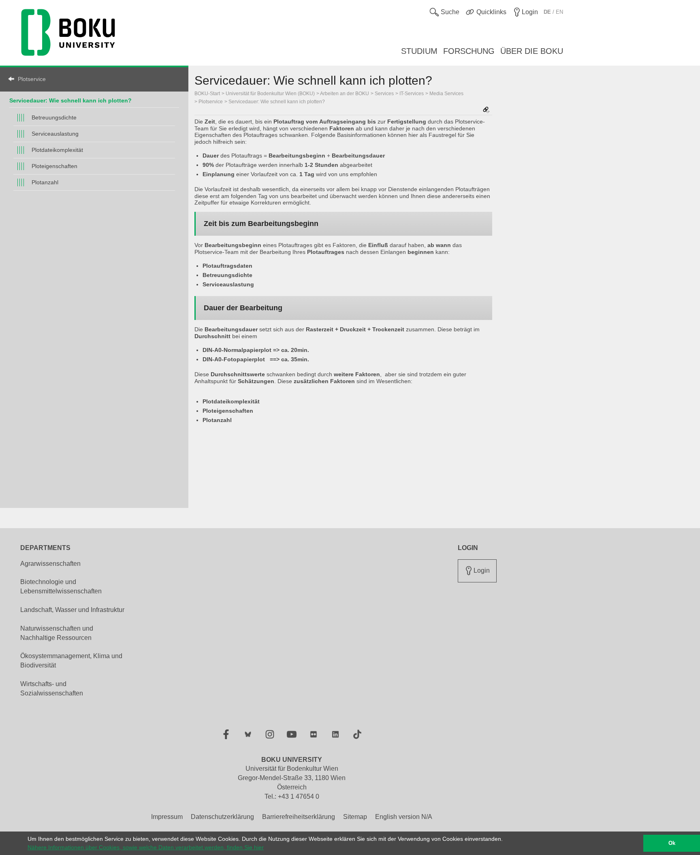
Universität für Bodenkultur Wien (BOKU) (270, 93)
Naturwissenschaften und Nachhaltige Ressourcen (56, 633)
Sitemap (355, 816)
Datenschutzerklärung (222, 816)
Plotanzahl (45, 182)
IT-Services (411, 93)
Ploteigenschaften (54, 166)
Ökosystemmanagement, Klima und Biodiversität (71, 660)
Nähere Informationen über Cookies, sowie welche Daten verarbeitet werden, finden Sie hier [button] (146, 847)
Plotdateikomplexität (57, 150)
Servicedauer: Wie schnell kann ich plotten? (70, 100)
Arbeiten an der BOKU (344, 93)
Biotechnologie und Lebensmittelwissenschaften (61, 586)
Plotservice (32, 79)
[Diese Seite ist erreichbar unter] (486, 110)
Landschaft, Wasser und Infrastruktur (72, 609)
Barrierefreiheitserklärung (298, 816)
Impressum (167, 816)
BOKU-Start (207, 93)
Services (384, 93)
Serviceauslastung (55, 133)
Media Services (446, 93)
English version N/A (403, 816)
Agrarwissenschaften (50, 563)
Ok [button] (671, 843)
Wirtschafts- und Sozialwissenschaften (51, 688)
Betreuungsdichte (54, 117)
